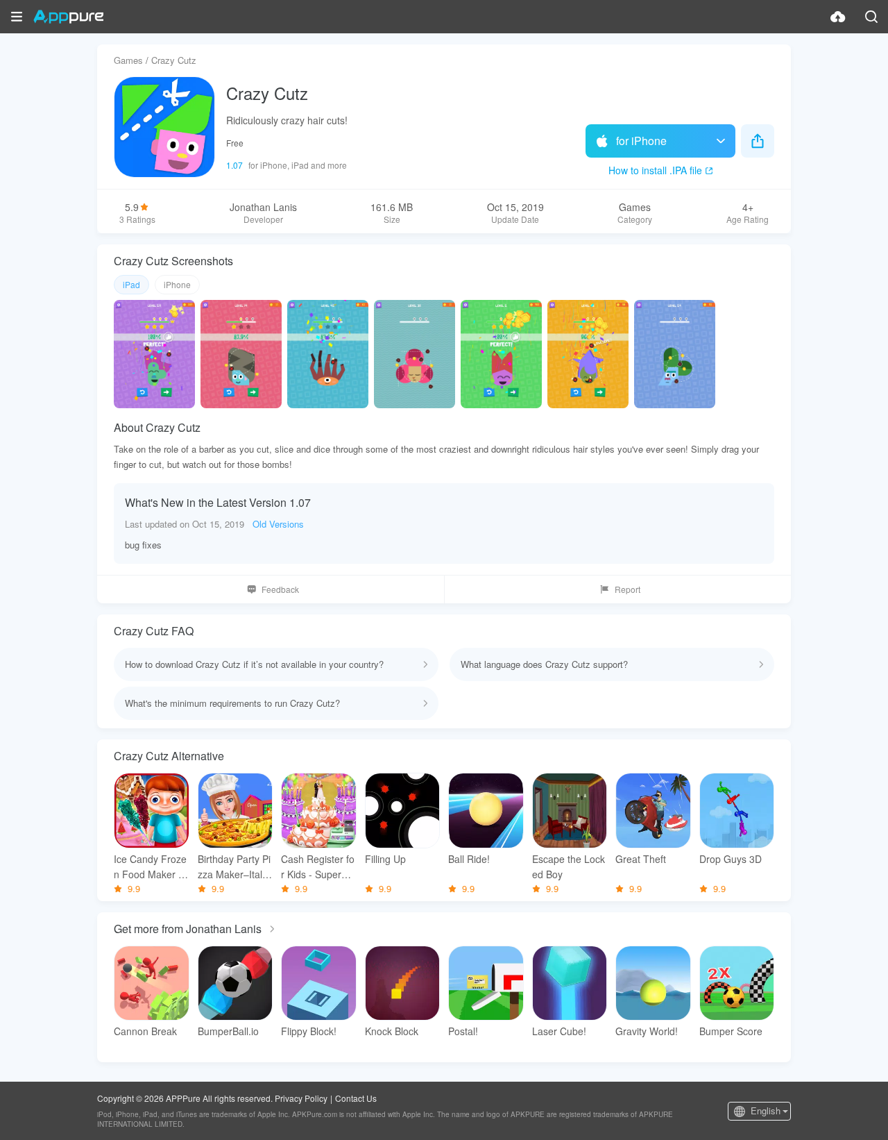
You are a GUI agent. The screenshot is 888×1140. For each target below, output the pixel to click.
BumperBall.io (228, 1031)
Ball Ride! (469, 859)
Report (627, 589)
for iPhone (641, 141)
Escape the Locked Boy (568, 866)
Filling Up (385, 859)
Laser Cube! (559, 1031)
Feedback (280, 589)
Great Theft (640, 859)
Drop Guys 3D (730, 859)
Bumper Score (730, 1031)
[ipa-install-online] (838, 16)
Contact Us (356, 1098)
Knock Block (391, 1031)
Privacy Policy (301, 1098)
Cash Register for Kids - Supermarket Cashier (318, 867)
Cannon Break (145, 1031)
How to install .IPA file (655, 170)
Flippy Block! (308, 1031)
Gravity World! (646, 1031)
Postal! (463, 1031)
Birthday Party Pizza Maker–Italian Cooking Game (235, 867)
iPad (131, 284)
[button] (16, 16)
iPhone (177, 284)
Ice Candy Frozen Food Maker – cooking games (150, 867)
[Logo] (68, 17)
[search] (871, 16)
